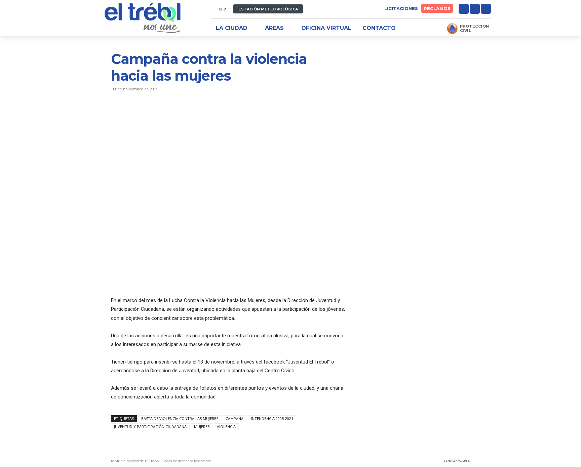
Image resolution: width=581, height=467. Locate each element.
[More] (180, 116)
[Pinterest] (148, 116)
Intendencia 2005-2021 (272, 418)
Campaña (234, 418)
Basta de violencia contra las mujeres (179, 418)
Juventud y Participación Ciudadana (150, 426)
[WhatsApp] (164, 116)
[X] (486, 9)
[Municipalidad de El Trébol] (142, 18)
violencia (226, 426)
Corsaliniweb (457, 461)
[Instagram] (475, 9)
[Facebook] (464, 9)
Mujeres (201, 426)
